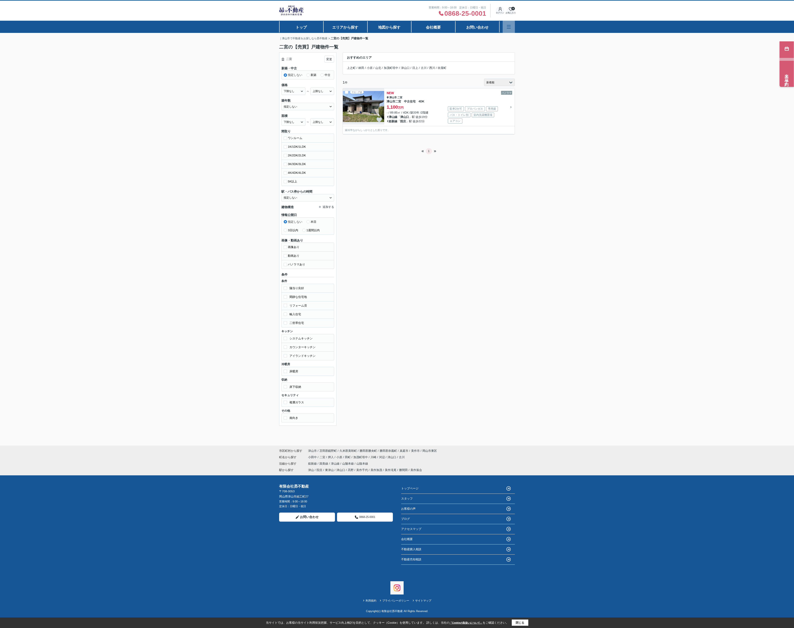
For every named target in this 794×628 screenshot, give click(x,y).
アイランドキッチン (302, 355)
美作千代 (362, 470)
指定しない (295, 75)
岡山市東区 (429, 450)
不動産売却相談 (411, 559)
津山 (311, 470)
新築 (313, 75)
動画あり (293, 255)
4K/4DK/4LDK (297, 172)
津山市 (393, 97)
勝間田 (403, 470)
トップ (301, 27)
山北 (378, 68)
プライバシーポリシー (395, 600)
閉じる (520, 622)
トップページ (410, 488)
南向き (293, 417)
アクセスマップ (411, 529)
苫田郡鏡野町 (328, 450)
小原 (370, 68)
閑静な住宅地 (298, 296)
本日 (313, 221)
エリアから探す (345, 27)
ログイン (500, 13)
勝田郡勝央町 (368, 450)
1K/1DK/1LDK (297, 146)
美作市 (415, 450)
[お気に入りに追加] (379, 119)
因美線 (324, 463)
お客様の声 (408, 508)
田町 (348, 457)
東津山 (329, 470)
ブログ (405, 518)
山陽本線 (348, 463)
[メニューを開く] (509, 27)
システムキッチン (301, 338)
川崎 (374, 457)
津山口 (405, 68)
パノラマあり (296, 264)
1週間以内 (313, 230)
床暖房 (293, 371)
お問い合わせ (477, 27)
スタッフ (407, 498)
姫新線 (393, 121)
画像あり (293, 247)
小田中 (313, 457)
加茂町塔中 (391, 68)
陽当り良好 (296, 288)
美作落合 (416, 470)
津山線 (393, 117)
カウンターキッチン (302, 347)
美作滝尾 (390, 470)
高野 (351, 470)
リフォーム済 (298, 305)
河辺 (382, 457)
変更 (329, 59)
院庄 (403, 121)
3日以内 (293, 230)
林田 (361, 68)
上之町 (351, 68)
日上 (415, 68)
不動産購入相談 (411, 549)
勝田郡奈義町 (388, 450)
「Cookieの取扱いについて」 (466, 622)
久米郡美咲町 (348, 450)
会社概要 (433, 27)
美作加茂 (376, 470)
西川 (432, 68)
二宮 (399, 97)
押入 (331, 457)
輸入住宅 (295, 314)
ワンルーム (295, 138)
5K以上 (292, 181)
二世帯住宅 (296, 323)
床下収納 (295, 386)
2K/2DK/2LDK (297, 155)
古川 (424, 68)
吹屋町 (442, 68)
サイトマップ (423, 600)
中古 (327, 75)
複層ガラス (296, 402)
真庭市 (404, 450)
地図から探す (389, 27)
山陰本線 (362, 463)
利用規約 (371, 600)
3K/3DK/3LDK (297, 164)
